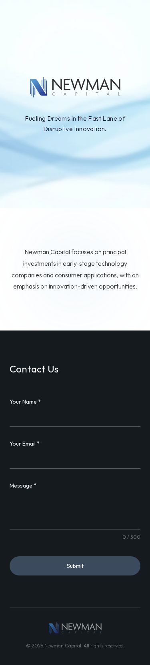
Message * (23, 485)
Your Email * (25, 443)
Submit (75, 565)
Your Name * (25, 401)
